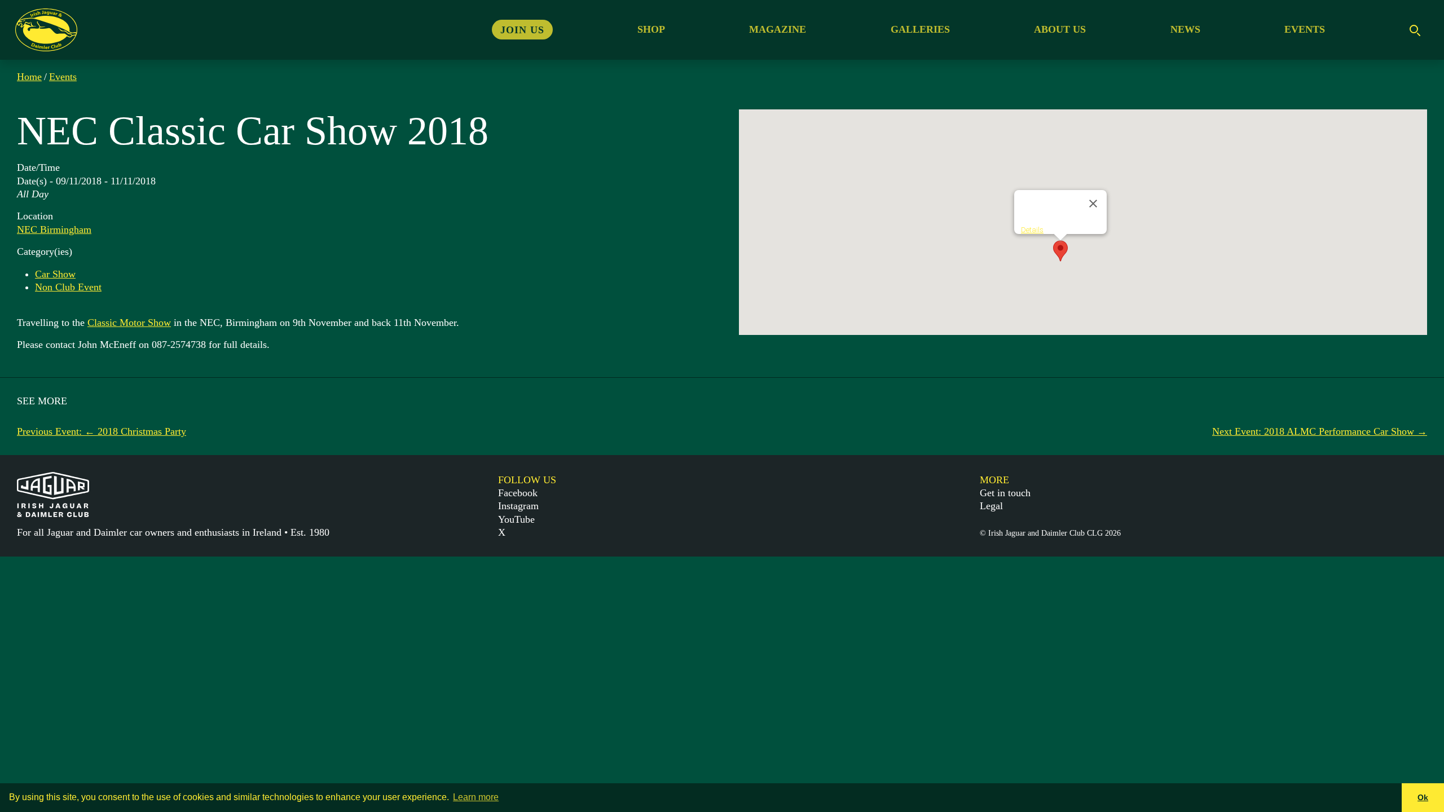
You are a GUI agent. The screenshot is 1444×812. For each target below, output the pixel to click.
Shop (651, 29)
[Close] (1093, 203)
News (1185, 29)
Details (1032, 230)
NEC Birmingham (54, 229)
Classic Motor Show (129, 322)
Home (29, 76)
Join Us (522, 29)
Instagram (518, 505)
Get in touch (1005, 492)
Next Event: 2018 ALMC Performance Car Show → (1319, 431)
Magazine (777, 29)
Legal (991, 505)
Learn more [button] (476, 797)
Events (1304, 29)
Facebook (518, 492)
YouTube (516, 519)
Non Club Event (68, 287)
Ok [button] (1422, 797)
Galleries (920, 29)
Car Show (55, 274)
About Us (1060, 29)
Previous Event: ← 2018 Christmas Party (101, 431)
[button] (1060, 251)
